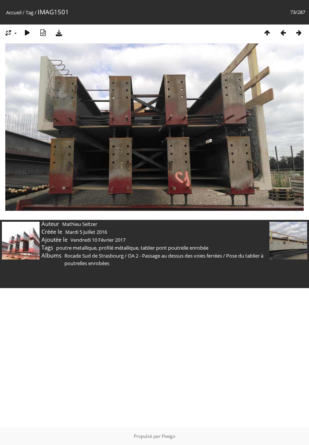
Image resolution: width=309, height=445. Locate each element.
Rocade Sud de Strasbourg (94, 255)
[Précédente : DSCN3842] (283, 32)
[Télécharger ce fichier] (59, 32)
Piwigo (168, 436)
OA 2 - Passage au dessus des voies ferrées (175, 255)
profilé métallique (118, 247)
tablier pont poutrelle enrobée (174, 247)
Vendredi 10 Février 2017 (97, 239)
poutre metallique (76, 247)
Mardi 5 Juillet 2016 (86, 232)
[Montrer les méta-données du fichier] (43, 32)
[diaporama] (27, 32)
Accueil (13, 12)
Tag (30, 12)
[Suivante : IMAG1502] (299, 32)
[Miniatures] (267, 32)
